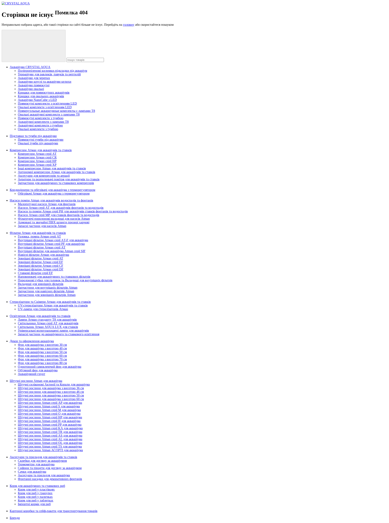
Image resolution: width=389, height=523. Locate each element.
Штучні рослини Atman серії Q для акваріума (49, 413)
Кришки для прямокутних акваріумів (43, 92)
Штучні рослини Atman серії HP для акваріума (50, 417)
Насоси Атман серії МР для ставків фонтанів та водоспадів (58, 215)
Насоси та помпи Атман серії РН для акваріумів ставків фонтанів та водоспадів (73, 211)
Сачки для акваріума (32, 471)
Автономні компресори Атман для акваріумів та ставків (56, 172)
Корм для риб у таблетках (35, 500)
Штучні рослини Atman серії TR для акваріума (50, 432)
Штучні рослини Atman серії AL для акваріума (50, 439)
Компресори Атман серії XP (37, 164)
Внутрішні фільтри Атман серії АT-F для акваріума (53, 240)
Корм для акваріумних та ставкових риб (37, 486)
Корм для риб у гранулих (35, 493)
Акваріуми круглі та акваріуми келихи (44, 81)
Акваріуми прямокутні (33, 85)
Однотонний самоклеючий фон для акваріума (49, 366)
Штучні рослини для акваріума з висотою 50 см (51, 395)
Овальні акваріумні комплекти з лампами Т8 (49, 114)
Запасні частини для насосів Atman (42, 226)
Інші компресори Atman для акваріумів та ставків (52, 168)
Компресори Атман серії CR (37, 157)
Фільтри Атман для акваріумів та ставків (38, 233)
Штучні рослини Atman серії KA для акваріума (50, 428)
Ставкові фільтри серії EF (35, 273)
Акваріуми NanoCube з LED (37, 100)
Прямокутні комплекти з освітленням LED (47, 103)
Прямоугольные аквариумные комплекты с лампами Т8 (56, 111)
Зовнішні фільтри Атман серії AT (40, 258)
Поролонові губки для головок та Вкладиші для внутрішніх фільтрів (65, 280)
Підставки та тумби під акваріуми (33, 136)
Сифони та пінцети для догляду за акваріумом (50, 468)
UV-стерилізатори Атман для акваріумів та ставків (53, 305)
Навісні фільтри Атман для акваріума (43, 254)
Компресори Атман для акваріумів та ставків (41, 150)
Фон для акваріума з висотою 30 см (42, 344)
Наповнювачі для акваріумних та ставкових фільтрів (54, 276)
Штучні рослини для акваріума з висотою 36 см (51, 388)
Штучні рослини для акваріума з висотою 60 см (51, 399)
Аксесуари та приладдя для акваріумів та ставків (43, 457)
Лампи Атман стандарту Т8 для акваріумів (47, 319)
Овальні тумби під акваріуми (38, 143)
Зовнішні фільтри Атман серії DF (40, 269)
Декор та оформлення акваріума (32, 341)
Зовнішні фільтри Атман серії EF (40, 262)
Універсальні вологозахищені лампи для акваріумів (53, 330)
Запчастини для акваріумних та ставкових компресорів (56, 183)
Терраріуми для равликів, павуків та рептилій (49, 74)
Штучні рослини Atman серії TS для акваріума (50, 446)
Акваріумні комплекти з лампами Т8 (43, 121)
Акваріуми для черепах (34, 78)
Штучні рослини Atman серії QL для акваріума (50, 443)
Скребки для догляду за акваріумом (42, 460)
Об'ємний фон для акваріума (38, 370)
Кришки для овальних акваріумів (41, 96)
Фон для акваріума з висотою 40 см (42, 348)
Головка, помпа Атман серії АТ (39, 236)
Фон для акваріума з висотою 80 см (42, 363)
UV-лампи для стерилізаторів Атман (43, 309)
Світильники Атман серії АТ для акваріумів (48, 323)
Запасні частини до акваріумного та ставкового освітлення (58, 334)
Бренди (15, 518)
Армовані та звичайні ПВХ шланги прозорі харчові (53, 222)
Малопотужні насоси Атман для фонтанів (47, 204)
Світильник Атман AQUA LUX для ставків (48, 327)
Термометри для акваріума (36, 464)
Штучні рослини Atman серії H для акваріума (49, 421)
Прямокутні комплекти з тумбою (40, 118)
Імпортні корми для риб (34, 504)
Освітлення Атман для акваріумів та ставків (40, 316)
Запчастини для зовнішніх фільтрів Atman (47, 295)
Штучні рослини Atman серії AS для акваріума (50, 435)
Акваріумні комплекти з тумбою (40, 125)
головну (128, 24)
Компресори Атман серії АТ (37, 153)
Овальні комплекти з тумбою (38, 129)
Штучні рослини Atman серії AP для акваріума (50, 402)
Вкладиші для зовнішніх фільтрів (40, 284)
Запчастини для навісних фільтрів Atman (46, 291)
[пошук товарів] (34, 46)
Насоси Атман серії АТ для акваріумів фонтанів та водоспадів (61, 207)
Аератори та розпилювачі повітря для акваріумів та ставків (58, 179)
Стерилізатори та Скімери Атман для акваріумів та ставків (50, 301)
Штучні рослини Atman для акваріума (36, 381)
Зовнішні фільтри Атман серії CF (40, 265)
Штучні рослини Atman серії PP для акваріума (49, 424)
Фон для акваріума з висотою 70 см (42, 359)
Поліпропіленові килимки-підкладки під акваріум (52, 70)
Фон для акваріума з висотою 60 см (42, 355)
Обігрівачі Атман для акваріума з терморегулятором (54, 193)
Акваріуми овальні (31, 89)
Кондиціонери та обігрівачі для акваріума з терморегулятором (52, 190)
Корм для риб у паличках (35, 496)
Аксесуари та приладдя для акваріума (44, 475)
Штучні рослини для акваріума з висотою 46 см (51, 391)
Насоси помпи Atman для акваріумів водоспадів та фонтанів (51, 200)
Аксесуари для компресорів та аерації (44, 175)
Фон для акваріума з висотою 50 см (42, 352)
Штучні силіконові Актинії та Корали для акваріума (54, 384)
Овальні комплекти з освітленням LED (45, 107)
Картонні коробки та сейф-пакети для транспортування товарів (53, 511)
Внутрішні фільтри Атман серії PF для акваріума (51, 243)
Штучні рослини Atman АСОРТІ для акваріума (50, 450)
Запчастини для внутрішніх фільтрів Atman (47, 287)
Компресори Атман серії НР (37, 161)
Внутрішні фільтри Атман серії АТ (41, 247)
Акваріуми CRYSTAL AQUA (30, 67)
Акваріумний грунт (31, 374)
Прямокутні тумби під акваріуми (40, 139)
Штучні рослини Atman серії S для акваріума (49, 406)
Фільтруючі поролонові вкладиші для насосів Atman (54, 218)
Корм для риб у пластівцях (36, 489)
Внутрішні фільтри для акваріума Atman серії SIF (51, 251)
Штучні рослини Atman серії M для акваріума (49, 410)
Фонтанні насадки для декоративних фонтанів (50, 479)
